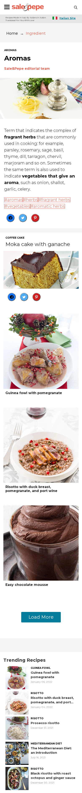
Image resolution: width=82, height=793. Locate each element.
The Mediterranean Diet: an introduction (51, 750)
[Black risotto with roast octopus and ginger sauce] (17, 778)
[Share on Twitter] (23, 218)
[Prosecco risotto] (17, 728)
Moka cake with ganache (37, 244)
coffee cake (14, 237)
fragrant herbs (55, 199)
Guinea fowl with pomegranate (33, 393)
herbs (32, 199)
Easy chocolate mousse (26, 585)
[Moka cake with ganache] (41, 269)
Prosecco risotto (45, 723)
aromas (10, 50)
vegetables (18, 206)
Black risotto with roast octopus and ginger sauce (53, 775)
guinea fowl (41, 668)
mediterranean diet (46, 743)
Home (12, 33)
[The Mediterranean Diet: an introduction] (17, 753)
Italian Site (68, 18)
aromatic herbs (49, 206)
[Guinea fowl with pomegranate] (41, 351)
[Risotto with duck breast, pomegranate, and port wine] (41, 445)
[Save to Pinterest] (35, 218)
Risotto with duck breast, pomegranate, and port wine (31, 489)
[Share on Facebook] (10, 218)
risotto (37, 693)
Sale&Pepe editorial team (27, 69)
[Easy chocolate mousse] (41, 543)
